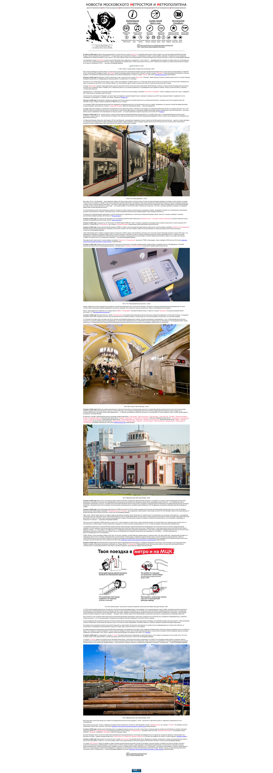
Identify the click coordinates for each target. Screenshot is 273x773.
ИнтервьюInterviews (150, 33)
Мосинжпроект (116, 216)
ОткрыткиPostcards (153, 41)
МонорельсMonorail (148, 41)
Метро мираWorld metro (185, 33)
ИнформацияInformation (132, 21)
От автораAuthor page (175, 41)
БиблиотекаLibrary (126, 33)
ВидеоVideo (134, 41)
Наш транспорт (116, 220)
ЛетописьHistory (158, 41)
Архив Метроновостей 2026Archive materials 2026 (138, 754)
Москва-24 (124, 97)
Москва (161, 111)
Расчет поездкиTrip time (140, 41)
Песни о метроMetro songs (137, 33)
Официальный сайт (161, 74)
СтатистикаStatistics (168, 41)
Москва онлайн (181, 736)
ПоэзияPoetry (163, 41)
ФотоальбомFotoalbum (178, 21)
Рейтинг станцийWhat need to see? (173, 33)
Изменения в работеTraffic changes (126, 41)
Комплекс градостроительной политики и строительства (138, 540)
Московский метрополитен (101, 312)
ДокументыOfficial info (161, 33)
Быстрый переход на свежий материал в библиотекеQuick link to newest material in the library (157, 46)
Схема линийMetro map (155, 21)
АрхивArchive (180, 41)
